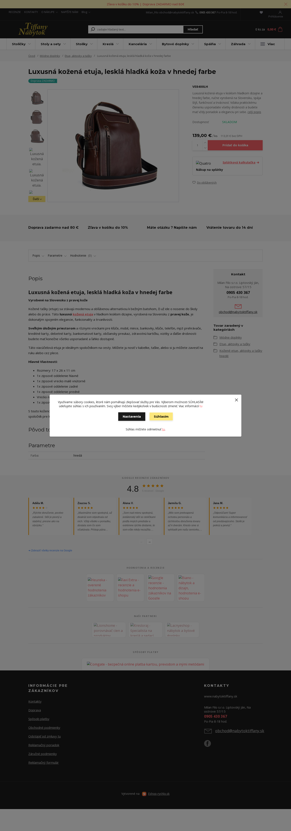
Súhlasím (161, 416)
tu (201, 406)
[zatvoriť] (236, 399)
